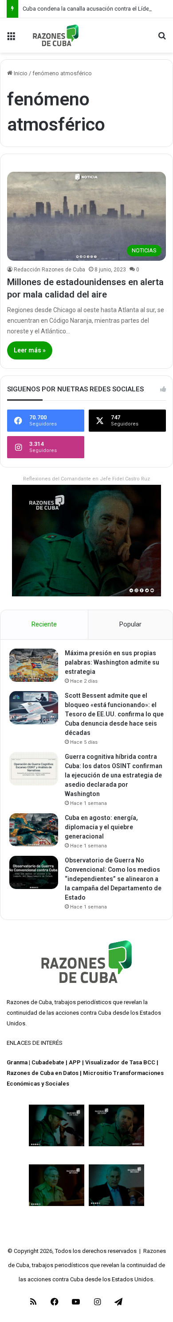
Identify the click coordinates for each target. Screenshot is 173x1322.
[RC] (55, 35)
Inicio (20, 73)
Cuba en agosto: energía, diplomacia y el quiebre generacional (101, 827)
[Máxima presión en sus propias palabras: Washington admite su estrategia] (33, 665)
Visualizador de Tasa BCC (120, 1062)
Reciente (44, 624)
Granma (17, 1062)
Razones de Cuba (29, 1002)
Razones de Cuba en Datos (43, 1073)
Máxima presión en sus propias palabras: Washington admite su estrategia (112, 662)
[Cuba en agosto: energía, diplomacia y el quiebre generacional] (33, 830)
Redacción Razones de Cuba (49, 270)
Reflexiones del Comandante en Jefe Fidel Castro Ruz (86, 479)
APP (75, 1062)
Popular (130, 624)
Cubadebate (47, 1062)
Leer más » (30, 350)
